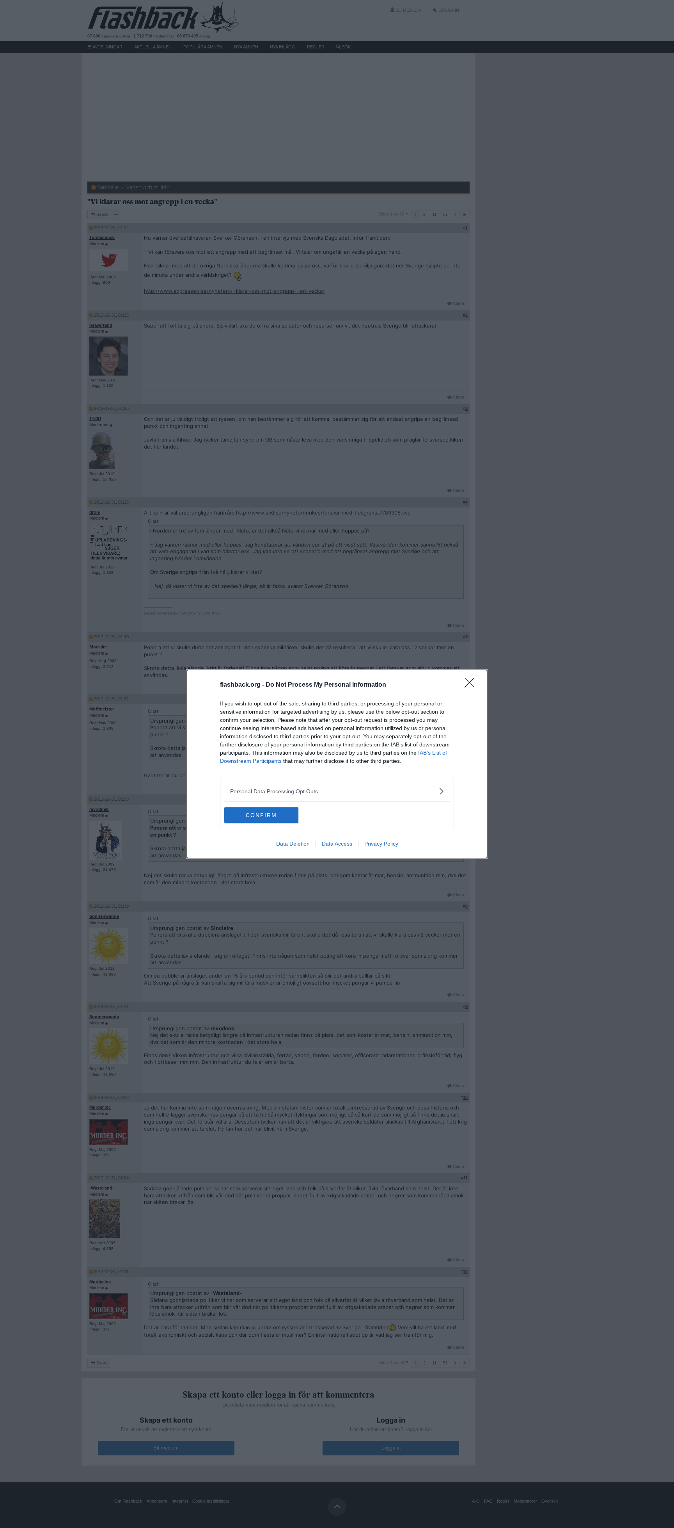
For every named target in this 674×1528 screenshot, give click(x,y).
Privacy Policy (381, 844)
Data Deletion (293, 844)
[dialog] (337, 764)
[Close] (472, 685)
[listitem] (337, 791)
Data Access (337, 844)
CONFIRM (261, 815)
